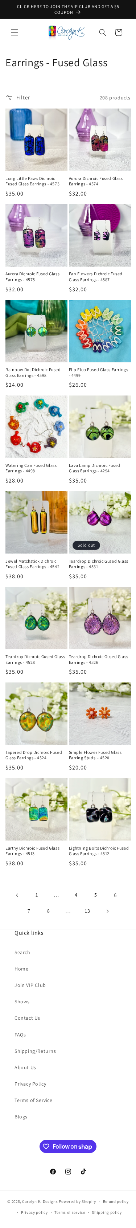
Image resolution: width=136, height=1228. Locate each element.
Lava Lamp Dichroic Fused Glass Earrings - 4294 (94, 468)
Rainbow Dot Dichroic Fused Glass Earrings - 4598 (33, 372)
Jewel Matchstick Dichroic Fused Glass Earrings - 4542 (32, 564)
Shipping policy (107, 1212)
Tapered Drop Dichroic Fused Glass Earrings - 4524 (33, 755)
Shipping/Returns (35, 1051)
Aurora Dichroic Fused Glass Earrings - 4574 (96, 181)
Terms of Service (34, 1100)
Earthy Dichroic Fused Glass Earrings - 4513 (32, 851)
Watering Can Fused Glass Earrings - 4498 (31, 468)
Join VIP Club (30, 985)
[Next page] (107, 911)
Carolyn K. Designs (40, 1201)
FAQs (20, 1034)
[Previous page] (17, 895)
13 (87, 911)
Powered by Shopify (77, 1201)
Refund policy (116, 1201)
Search (22, 952)
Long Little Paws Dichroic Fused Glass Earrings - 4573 (32, 181)
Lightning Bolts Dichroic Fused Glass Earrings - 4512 (99, 851)
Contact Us (27, 1018)
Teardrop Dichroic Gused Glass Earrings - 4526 (98, 659)
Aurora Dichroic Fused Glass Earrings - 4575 (32, 276)
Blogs (21, 1116)
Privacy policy (34, 1212)
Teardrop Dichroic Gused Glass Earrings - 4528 (35, 659)
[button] (14, 32)
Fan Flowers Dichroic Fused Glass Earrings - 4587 (96, 276)
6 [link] (115, 895)
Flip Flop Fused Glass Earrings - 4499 (98, 372)
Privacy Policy (30, 1084)
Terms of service (69, 1212)
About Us (25, 1067)
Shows (22, 1001)
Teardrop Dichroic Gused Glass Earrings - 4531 (98, 564)
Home (21, 968)
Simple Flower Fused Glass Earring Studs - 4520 (95, 755)
